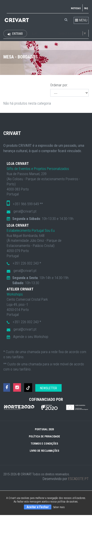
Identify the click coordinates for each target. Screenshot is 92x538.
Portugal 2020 (44, 429)
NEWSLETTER (48, 388)
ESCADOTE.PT (78, 479)
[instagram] (17, 387)
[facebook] (6, 387)
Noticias (76, 8)
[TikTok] (28, 387)
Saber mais (59, 507)
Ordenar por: (59, 85)
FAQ (86, 8)
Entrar (17, 33)
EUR (34, 33)
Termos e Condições (44, 443)
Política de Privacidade (44, 436)
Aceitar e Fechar (38, 507)
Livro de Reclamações (44, 450)
